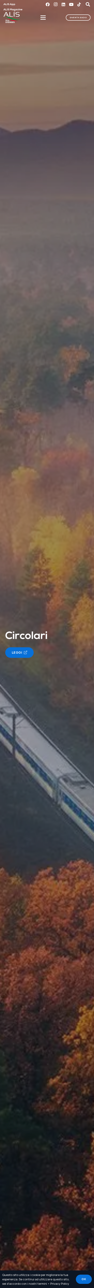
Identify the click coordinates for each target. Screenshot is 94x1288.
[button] (88, 4)
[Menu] (43, 17)
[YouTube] (71, 4)
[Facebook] (48, 4)
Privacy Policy (59, 1284)
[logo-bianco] (11, 17)
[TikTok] (79, 4)
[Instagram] (55, 4)
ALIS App (9, 4)
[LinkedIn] (63, 4)
